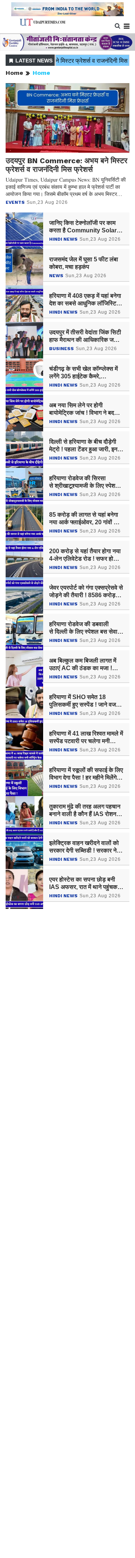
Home (14, 72)
